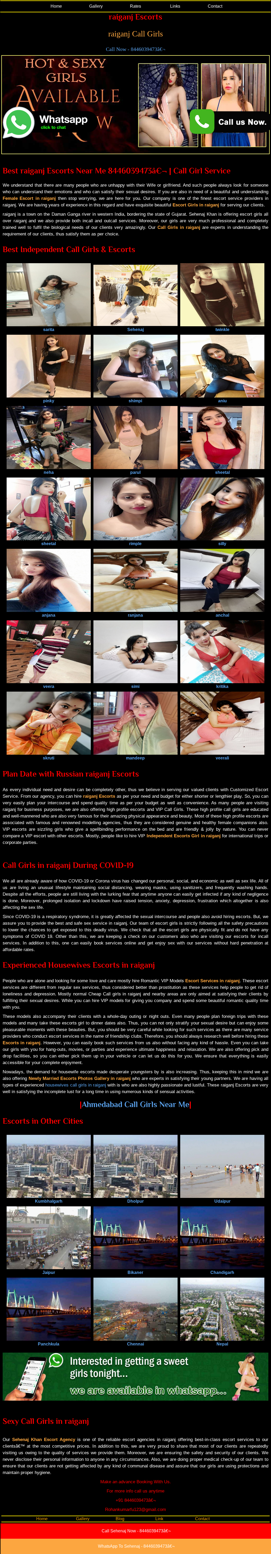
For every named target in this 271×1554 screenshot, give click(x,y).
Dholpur (135, 1201)
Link (159, 1519)
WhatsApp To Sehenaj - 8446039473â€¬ (136, 1546)
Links (175, 6)
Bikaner (135, 1272)
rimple (135, 543)
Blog (120, 1519)
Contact (215, 6)
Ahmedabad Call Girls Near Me (135, 1104)
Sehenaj (135, 329)
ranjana (135, 615)
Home (56, 6)
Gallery (96, 6)
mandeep (135, 758)
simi (135, 686)
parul (135, 472)
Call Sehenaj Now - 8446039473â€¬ (136, 1531)
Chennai (135, 1344)
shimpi (135, 401)
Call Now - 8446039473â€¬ (135, 49)
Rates (135, 6)
